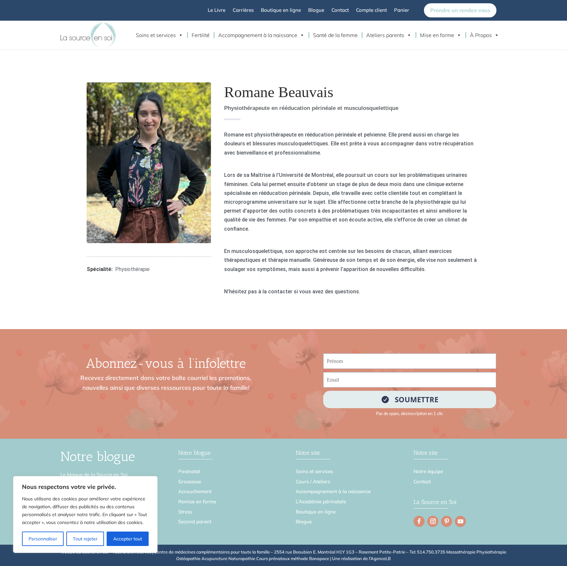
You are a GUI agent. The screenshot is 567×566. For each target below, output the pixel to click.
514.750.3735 (431, 552)
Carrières (243, 10)
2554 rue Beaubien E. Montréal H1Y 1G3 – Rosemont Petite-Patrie (339, 552)
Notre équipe (428, 471)
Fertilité (201, 35)
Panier (401, 10)
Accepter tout (127, 539)
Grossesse (189, 481)
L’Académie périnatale (321, 501)
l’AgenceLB (380, 558)
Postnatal (189, 471)
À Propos (481, 35)
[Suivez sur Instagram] (432, 521)
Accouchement (195, 491)
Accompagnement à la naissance (257, 35)
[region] (85, 514)
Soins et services (156, 35)
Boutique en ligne (281, 10)
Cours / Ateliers (313, 481)
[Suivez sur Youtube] (460, 521)
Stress (185, 512)
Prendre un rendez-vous (460, 10)
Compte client (371, 10)
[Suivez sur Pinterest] (446, 521)
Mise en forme (437, 35)
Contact (340, 10)
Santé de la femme (335, 35)
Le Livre (216, 10)
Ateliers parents (385, 35)
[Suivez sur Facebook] (419, 521)
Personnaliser (43, 539)
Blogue (316, 10)
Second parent (194, 521)
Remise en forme (197, 501)
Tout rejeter (85, 539)
